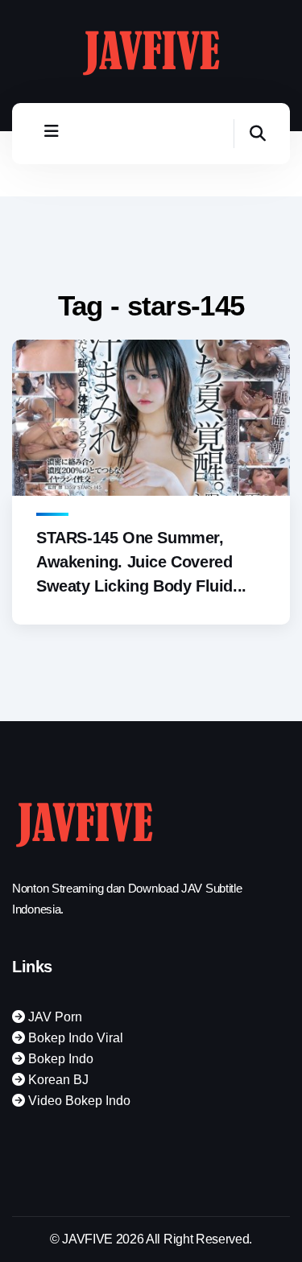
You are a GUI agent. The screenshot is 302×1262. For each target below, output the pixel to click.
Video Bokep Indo (77, 1100)
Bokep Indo (59, 1059)
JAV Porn (53, 1017)
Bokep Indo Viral (74, 1038)
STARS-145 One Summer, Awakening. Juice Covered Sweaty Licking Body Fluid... (141, 562)
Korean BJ (57, 1080)
